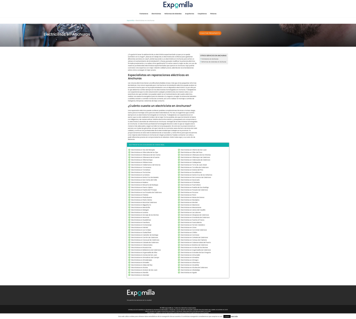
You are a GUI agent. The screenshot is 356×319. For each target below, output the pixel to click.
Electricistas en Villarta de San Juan (194, 150)
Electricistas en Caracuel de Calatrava (145, 240)
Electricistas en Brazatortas (141, 247)
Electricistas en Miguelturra (141, 205)
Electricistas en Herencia (140, 217)
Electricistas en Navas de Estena (192, 197)
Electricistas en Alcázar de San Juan (144, 270)
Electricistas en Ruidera (139, 182)
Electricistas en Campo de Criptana (194, 240)
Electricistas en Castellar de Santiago (144, 235)
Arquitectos (189, 14)
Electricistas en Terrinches (140, 172)
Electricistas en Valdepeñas (191, 162)
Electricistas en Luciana (139, 212)
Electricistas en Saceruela (190, 180)
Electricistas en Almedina (190, 257)
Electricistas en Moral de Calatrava (144, 202)
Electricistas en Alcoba (139, 267)
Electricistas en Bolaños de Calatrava (194, 245)
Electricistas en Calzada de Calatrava (144, 242)
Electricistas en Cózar (189, 227)
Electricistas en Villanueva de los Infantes (196, 155)
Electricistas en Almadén (140, 262)
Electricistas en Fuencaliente (191, 222)
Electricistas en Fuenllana (140, 222)
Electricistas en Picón (188, 195)
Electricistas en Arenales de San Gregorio (196, 252)
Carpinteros (202, 14)
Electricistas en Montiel (189, 202)
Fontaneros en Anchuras (210, 59)
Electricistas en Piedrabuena (141, 197)
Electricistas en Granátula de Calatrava (195, 217)
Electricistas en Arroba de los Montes (194, 247)
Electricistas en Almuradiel (190, 255)
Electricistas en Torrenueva (141, 167)
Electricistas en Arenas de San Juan (144, 255)
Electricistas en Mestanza (190, 205)
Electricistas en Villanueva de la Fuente (145, 157)
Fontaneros (144, 14)
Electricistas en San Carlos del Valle (144, 180)
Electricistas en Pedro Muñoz (141, 200)
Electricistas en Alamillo (139, 272)
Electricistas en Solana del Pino (192, 170)
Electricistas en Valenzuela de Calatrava (195, 160)
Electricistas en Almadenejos (141, 260)
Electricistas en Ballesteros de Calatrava (146, 250)
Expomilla (130, 20)
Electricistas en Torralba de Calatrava (195, 167)
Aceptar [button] (227, 316)
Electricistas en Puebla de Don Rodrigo (195, 187)
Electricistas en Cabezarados (141, 245)
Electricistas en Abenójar (140, 275)
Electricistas (156, 14)
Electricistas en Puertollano (191, 185)
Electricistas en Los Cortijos (141, 230)
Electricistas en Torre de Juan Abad (194, 165)
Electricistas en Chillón (189, 232)
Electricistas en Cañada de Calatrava (194, 237)
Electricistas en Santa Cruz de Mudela (144, 177)
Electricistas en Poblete (139, 195)
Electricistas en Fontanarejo (141, 225)
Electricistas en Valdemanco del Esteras (145, 165)
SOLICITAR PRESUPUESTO (210, 33)
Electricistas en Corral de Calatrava (194, 230)
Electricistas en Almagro (189, 260)
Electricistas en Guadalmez (141, 220)
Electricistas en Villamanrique (142, 160)
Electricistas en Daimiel (139, 227)
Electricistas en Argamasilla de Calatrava (196, 250)
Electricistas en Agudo (189, 272)
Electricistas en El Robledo (190, 182)
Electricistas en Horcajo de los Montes (145, 215)
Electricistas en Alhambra (190, 262)
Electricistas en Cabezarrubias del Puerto (196, 242)
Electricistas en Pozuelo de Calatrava (194, 190)
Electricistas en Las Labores (191, 212)
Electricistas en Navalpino (190, 200)
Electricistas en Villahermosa (141, 162)
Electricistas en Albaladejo (190, 270)
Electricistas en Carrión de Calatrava (144, 237)
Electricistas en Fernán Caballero (193, 225)
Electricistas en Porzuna (189, 192)
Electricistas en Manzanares (191, 207)
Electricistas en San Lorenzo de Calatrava (196, 177)
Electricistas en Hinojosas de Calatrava (195, 215)
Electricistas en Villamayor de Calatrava (195, 157)
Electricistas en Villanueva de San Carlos (145, 155)
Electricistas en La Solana (140, 175)
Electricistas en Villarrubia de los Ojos (144, 152)
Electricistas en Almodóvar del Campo (145, 257)
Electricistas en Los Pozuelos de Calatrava (146, 192)
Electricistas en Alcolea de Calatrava (194, 267)
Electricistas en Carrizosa (190, 235)
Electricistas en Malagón (140, 210)
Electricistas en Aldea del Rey (141, 265)
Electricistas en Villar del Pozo (191, 152)
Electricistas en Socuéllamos (191, 172)
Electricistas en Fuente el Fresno (192, 220)
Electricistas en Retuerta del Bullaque (144, 185)
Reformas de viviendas (173, 14)
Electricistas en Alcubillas (190, 265)
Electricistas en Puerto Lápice (142, 187)
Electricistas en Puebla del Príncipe (144, 190)
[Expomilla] (178, 5)
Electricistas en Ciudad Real (141, 232)
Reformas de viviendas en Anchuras (214, 62)
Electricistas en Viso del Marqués (143, 150)
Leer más (234, 316)
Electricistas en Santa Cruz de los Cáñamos (196, 175)
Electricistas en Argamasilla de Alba (144, 252)
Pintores (213, 14)
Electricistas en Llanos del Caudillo (193, 210)
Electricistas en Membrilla (140, 207)
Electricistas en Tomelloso (140, 170)
